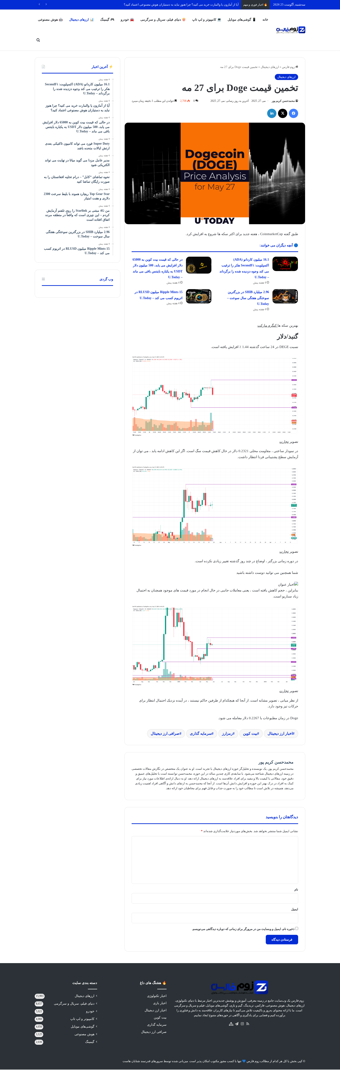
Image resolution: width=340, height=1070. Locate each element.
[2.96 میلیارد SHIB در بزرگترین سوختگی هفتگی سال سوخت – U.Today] (285, 296)
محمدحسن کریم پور (283, 100)
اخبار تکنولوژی (157, 996)
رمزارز (227, 733)
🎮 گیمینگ (107, 19)
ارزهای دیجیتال (270, 67)
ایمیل (294, 909)
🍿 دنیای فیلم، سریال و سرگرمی (163, 19)
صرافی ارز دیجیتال (165, 733)
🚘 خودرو (127, 19)
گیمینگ (89, 1042)
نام (296, 889)
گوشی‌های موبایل (82, 1026)
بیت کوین (250, 733)
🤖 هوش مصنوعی (50, 19)
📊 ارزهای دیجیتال (81, 19)
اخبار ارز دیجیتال (280, 733)
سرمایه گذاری (201, 733)
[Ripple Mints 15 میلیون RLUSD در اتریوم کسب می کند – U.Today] (198, 296)
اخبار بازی (160, 1003)
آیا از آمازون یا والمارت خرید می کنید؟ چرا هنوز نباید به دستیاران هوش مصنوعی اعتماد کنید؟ (181, 4)
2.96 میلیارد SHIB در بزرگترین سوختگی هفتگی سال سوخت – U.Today (248, 298)
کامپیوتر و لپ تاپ (82, 1019)
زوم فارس (288, 67)
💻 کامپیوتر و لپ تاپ (206, 19)
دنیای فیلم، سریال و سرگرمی (74, 1003)
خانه (265, 19)
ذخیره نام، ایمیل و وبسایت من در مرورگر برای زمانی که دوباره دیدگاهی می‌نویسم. (243, 929)
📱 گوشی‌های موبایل (242, 19)
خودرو (90, 1011)
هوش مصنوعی (84, 1034)
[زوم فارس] (290, 29)
